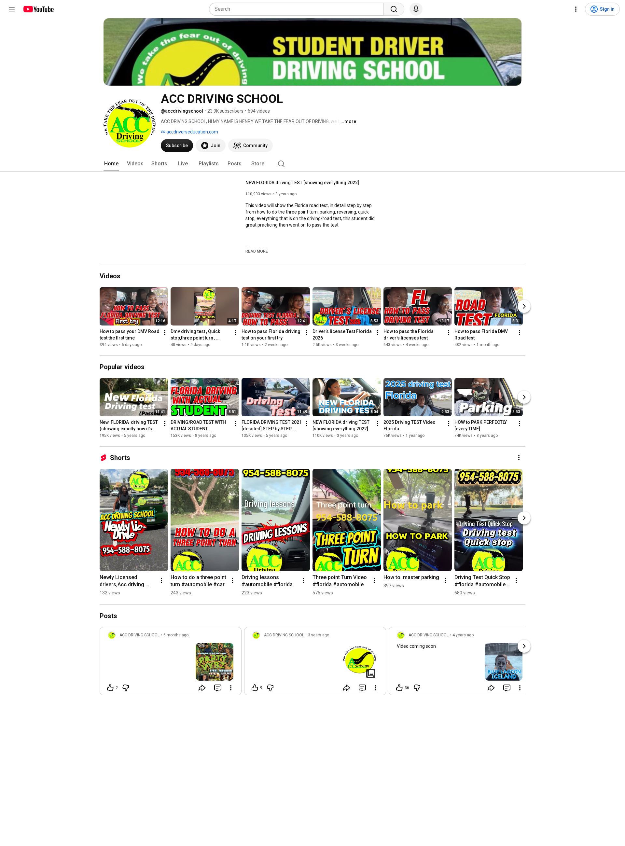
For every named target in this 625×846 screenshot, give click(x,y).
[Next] (524, 306)
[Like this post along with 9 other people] (255, 688)
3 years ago (318, 635)
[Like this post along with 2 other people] (110, 688)
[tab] (111, 164)
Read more (256, 251)
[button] (256, 251)
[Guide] (12, 9)
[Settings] (576, 9)
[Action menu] (230, 687)
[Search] (393, 9)
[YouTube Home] (38, 9)
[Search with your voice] (416, 9)
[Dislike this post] (125, 688)
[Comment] (217, 687)
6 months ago (175, 635)
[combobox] (298, 9)
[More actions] (164, 332)
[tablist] (312, 164)
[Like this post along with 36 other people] (399, 688)
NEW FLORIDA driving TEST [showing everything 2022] (302, 182)
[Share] (202, 687)
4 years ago (463, 635)
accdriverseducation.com (191, 131)
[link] (170, 663)
